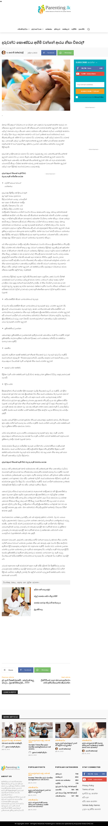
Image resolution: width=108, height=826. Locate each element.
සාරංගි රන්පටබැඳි (16, 53)
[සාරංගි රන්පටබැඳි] (4, 53)
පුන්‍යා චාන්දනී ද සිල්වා (13, 747)
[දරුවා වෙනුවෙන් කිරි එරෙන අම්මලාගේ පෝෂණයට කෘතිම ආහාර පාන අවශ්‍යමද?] (94, 730)
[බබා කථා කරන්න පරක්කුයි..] (14, 730)
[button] (88, 29)
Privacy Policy (99, 97)
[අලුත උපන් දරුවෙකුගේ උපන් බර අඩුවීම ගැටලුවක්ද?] (67, 730)
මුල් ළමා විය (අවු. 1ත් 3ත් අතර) (11, 740)
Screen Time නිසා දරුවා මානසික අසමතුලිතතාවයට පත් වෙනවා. (40, 747)
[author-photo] (3, 746)
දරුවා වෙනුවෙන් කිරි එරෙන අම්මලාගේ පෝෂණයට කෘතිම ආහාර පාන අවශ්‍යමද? (93, 745)
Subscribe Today (90, 91)
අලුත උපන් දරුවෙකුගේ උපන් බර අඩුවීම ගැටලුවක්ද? (66, 744)
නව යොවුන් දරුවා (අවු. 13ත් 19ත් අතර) (39, 741)
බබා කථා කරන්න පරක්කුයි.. (12, 743)
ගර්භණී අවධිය (60, 740)
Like (100, 68)
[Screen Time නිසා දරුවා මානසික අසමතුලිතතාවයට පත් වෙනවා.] (41, 730)
